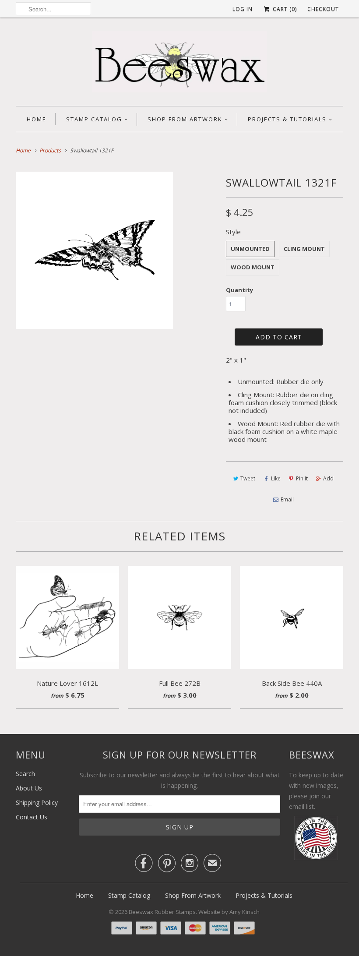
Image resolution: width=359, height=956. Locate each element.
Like (276, 478)
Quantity (239, 290)
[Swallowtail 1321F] (94, 250)
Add (328, 478)
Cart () (284, 9)
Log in (242, 9)
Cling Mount (304, 249)
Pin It (302, 478)
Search (25, 773)
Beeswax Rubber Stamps (162, 912)
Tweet (247, 478)
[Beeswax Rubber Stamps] (179, 64)
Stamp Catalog (94, 119)
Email (287, 499)
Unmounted (250, 249)
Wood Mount (253, 267)
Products (50, 150)
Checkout (323, 9)
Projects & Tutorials (287, 119)
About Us (29, 788)
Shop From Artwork (185, 119)
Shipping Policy (37, 802)
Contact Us (31, 817)
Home (36, 119)
